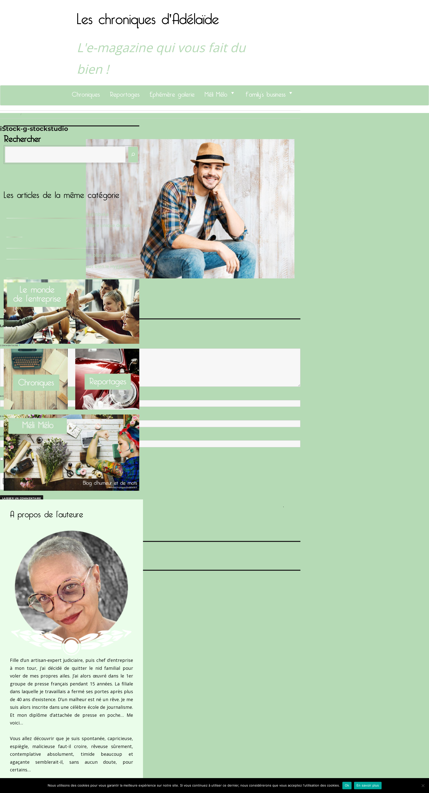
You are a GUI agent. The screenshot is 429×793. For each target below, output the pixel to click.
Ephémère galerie (172, 93)
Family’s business (266, 93)
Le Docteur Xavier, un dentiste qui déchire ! (52, 244)
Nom (4, 396)
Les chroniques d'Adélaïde (148, 15)
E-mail (5, 416)
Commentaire (10, 345)
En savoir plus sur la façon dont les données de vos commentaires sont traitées (198, 505)
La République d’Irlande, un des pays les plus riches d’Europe (71, 255)
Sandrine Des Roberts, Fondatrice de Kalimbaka (57, 214)
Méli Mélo (216, 93)
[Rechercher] (133, 155)
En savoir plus (368, 785)
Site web (5, 436)
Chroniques (86, 93)
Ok (347, 785)
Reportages (125, 93)
